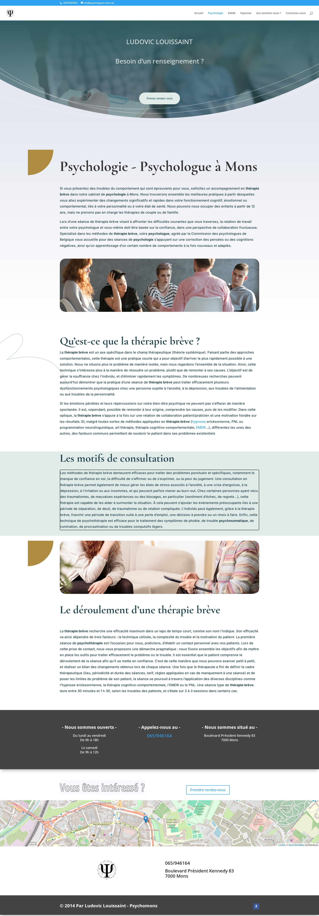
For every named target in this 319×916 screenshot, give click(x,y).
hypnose (199, 421)
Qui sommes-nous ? (268, 13)
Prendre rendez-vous (208, 789)
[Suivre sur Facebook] (256, 906)
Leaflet (281, 844)
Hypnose (245, 13)
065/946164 (177, 863)
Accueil (198, 13)
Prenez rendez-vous (160, 98)
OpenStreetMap (296, 844)
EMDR (231, 13)
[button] (145, 819)
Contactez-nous (296, 13)
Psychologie (215, 13)
